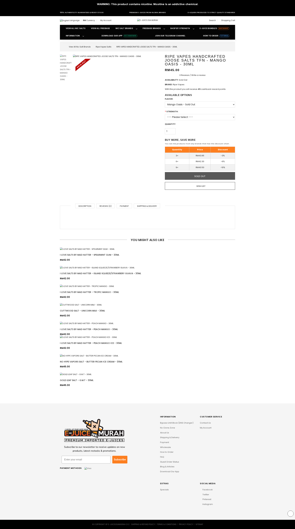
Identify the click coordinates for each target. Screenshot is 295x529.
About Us (164, 432)
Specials (164, 489)
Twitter (205, 494)
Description (85, 206)
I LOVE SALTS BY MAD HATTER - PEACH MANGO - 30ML (89, 329)
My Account (205, 427)
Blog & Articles (167, 466)
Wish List (200, 186)
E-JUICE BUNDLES (214, 28)
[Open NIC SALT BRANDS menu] (137, 28)
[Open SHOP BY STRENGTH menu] (194, 28)
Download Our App (169, 471)
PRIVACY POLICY (186, 524)
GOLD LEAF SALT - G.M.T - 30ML (76, 380)
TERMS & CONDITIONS (166, 524)
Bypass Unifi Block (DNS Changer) (176, 422)
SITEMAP (199, 524)
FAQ (162, 456)
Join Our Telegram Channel (170, 35)
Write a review (198, 75)
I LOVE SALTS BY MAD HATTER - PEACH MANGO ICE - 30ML (91, 343)
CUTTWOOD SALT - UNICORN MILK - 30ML (82, 310)
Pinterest (206, 499)
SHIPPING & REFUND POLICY (143, 524)
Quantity (170, 124)
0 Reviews (184, 75)
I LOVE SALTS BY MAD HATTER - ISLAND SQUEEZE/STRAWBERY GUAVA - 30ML (100, 273)
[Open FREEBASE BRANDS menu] (164, 28)
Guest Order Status (169, 461)
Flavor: (169, 99)
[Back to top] (290, 514)
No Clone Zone (167, 427)
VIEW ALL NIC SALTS (75, 28)
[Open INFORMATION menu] (83, 36)
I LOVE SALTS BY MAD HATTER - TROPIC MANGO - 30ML (89, 292)
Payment (124, 206)
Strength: (172, 112)
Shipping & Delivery (147, 206)
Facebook (207, 489)
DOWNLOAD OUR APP (119, 35)
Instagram (207, 504)
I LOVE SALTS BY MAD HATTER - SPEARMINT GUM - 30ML (89, 254)
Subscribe (120, 459)
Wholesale (165, 447)
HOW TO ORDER (215, 35)
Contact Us (205, 422)
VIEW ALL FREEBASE (100, 28)
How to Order (166, 452)
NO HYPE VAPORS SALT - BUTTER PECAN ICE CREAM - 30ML (91, 361)
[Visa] (88, 468)
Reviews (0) (106, 206)
